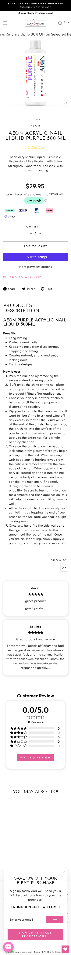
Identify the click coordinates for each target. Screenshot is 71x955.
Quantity (35, 226)
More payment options (35, 267)
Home (34, 119)
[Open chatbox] (8, 947)
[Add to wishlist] (7, 803)
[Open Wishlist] (65, 949)
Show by (59, 560)
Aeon (35, 125)
